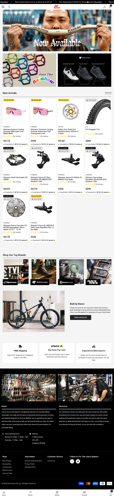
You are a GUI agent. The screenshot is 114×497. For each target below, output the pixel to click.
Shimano (6, 127)
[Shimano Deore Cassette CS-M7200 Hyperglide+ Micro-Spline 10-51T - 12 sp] (15, 207)
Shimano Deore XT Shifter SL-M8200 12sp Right (70, 178)
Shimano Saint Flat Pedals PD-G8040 (15, 178)
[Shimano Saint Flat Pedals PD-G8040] (15, 159)
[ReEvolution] (29, 70)
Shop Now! (95, 2)
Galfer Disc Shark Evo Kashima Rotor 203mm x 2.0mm (68, 131)
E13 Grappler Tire (93, 129)
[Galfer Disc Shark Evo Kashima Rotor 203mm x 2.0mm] (70, 111)
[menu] (3, 6)
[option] (16, 272)
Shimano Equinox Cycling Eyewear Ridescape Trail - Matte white (13, 131)
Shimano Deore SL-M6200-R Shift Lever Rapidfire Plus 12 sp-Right (42, 227)
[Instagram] (78, 461)
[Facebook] (72, 461)
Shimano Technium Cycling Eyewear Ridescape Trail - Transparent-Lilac (42, 131)
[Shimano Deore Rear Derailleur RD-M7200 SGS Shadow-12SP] (98, 159)
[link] (20, 353)
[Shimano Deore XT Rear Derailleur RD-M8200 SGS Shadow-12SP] (43, 159)
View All (108, 93)
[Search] (9, 7)
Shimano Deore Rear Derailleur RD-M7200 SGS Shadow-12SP (96, 179)
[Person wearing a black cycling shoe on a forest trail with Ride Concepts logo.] (43, 272)
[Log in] (104, 7)
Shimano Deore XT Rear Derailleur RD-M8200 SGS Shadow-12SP (41, 179)
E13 (87, 127)
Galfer (60, 127)
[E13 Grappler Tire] (98, 111)
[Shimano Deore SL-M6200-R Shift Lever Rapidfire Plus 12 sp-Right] (43, 207)
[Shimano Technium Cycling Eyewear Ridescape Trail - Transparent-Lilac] (43, 111)
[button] (8, 136)
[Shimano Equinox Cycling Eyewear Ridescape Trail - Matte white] (15, 111)
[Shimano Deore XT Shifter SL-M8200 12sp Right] (70, 159)
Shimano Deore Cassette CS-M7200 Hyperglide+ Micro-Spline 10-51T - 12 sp (15, 227)
